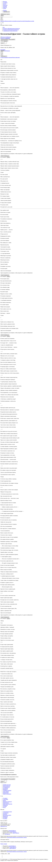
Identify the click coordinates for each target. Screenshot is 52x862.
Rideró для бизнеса (7, 793)
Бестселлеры (12, 21)
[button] (26, 18)
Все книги (3, 21)
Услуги (4, 3)
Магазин (5, 1)
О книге (2, 57)
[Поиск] (2, 18)
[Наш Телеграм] (3, 857)
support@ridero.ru (12, 830)
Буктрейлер (5, 788)
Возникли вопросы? (7, 801)
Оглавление (9, 57)
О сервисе (5, 2)
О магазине (5, 799)
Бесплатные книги (7, 815)
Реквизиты (5, 805)
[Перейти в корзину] (3, 22)
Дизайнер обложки (7, 790)
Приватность (6, 802)
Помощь (5, 10)
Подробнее (3, 49)
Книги (4, 800)
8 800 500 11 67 (4, 826)
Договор (5, 806)
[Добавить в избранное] (2, 52)
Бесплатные (17, 21)
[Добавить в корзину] (5, 43)
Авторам (5, 6)
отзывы (5, 57)
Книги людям (31, 21)
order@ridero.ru (16, 832)
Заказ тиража (6, 791)
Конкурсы (5, 5)
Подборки (26, 21)
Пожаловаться (4, 56)
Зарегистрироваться (5, 155)
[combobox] (26, 17)
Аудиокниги (5, 812)
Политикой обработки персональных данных (17, 837)
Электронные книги (7, 811)
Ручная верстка (6, 787)
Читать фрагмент (4, 40)
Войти (2, 15)
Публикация (5, 792)
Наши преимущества (7, 803)
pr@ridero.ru (7, 834)
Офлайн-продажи (7, 784)
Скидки (22, 21)
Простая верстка (6, 785)
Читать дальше (4, 843)
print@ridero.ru (13, 831)
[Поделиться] (2, 54)
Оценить (8, 50)
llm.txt (4, 807)
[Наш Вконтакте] (3, 855)
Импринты (7, 21)
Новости (5, 7)
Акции (4, 8)
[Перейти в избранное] (1, 22)
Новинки (5, 813)
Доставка (5, 818)
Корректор (5, 789)
